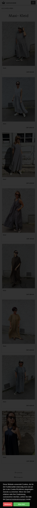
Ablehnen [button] (7, 504)
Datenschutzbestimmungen (16, 499)
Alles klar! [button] (21, 504)
